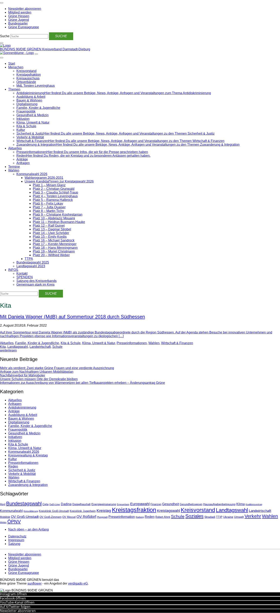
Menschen (15, 67)
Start (11, 63)
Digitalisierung (27, 104)
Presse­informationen (132, 343)
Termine (14, 166)
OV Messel (69, 517)
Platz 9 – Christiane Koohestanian (57, 214)
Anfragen (23, 163)
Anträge (22, 159)
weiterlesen (8, 350)
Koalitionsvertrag (254, 504)
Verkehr (253, 516)
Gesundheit (170, 504)
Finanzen (155, 504)
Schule (57, 346)
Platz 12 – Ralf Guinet (49, 225)
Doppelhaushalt (81, 504)
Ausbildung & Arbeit (30, 96)
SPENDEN (24, 277)
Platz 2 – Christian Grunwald (53, 188)
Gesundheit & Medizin (32, 115)
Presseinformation (121, 516)
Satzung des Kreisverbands (36, 281)
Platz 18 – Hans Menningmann (55, 247)
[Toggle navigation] (1, 2)
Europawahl (140, 504)
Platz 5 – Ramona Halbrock (53, 200)
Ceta (45, 504)
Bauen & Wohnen (29, 100)
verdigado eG (78, 583)
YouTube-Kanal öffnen (17, 602)
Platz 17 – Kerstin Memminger (54, 244)
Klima (240, 504)
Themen (14, 89)
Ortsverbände (26, 82)
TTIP (219, 516)
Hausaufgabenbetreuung (219, 504)
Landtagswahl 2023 (30, 266)
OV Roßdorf (86, 517)
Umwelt (239, 516)
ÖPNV (14, 521)
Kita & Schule (26, 126)
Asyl (2, 504)
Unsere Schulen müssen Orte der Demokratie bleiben (39, 379)
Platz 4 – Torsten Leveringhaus (55, 196)
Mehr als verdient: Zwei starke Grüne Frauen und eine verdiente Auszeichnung (57, 368)
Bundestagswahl (24, 503)
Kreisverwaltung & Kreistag (28, 455)
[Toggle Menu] (1, 57)
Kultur (20, 130)
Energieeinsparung (103, 504)
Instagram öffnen (13, 594)
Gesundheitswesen (191, 504)
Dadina (66, 504)
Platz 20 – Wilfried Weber (51, 255)
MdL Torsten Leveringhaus (35, 85)
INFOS (13, 270)
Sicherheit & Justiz (21, 470)
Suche (4, 36)
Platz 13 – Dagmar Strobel (52, 229)
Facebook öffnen (13, 598)
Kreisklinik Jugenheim (83, 511)
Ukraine (228, 516)
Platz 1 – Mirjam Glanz (49, 185)
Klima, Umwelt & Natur (32, 122)
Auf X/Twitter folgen (15, 606)
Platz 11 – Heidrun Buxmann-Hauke (59, 222)
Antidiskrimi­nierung (22, 407)
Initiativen (15, 437)
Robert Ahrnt (162, 517)
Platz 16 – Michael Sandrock (53, 240)
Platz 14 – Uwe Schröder (51, 233)
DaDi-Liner (54, 504)
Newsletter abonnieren (18, 610)
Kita (3, 346)
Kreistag (104, 510)
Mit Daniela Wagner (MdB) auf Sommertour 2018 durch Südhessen (72, 316)
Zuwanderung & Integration (28, 485)
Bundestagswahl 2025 (32, 262)
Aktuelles (15, 148)
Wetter (3, 522)
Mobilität (5, 517)
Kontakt (21, 273)
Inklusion (23, 119)
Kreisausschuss (28, 78)
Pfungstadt (102, 517)
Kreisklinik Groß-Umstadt (54, 511)
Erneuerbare (123, 504)
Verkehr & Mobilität (30, 137)
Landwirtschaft (40, 346)
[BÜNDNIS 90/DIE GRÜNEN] (5, 45)
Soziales (194, 516)
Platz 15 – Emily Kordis (50, 236)
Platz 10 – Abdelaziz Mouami (54, 218)
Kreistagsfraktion (28, 74)
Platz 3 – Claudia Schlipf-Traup (55, 192)
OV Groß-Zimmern (50, 517)
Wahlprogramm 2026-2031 (44, 177)
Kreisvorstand (26, 71)
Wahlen (13, 170)
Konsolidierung (31, 511)
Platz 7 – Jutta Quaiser (49, 207)
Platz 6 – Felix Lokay (48, 203)
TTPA (29, 258)
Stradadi (209, 516)
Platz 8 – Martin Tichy (48, 211)
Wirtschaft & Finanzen (177, 343)
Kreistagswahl (168, 511)
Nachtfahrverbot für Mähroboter (22, 375)
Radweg (140, 517)
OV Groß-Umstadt (25, 517)
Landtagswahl (17, 346)
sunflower (34, 583)
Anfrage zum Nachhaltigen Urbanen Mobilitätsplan (36, 371)
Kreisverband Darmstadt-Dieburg (66, 49)
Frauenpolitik (25, 111)
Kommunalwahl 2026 (31, 174)
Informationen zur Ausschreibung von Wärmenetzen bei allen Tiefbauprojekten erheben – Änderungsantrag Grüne (82, 382)
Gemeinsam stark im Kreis (35, 284)
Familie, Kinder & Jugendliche (38, 107)
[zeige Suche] (1, 43)
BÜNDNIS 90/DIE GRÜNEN (21, 49)
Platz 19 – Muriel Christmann (54, 251)
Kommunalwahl (11, 511)
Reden (13, 466)
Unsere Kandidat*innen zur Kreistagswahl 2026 (59, 181)
